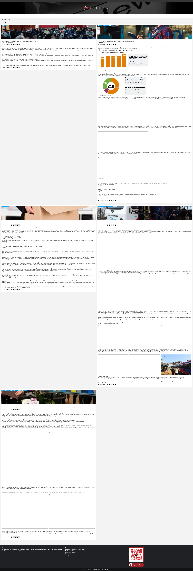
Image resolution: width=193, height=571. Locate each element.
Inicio (10, 1)
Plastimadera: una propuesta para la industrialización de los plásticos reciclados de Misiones (21, 406)
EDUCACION (38, 1)
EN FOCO (110, 25)
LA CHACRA (23, 1)
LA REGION (104, 206)
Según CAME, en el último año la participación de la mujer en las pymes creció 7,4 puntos (116, 41)
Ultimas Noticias (110, 206)
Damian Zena (101, 42)
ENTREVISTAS (19, 390)
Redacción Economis (6, 42)
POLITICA (18, 1)
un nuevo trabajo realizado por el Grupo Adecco (49, 231)
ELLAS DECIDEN (105, 25)
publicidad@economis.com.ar (71, 553)
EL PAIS (3, 206)
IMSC (108, 569)
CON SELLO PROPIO (5, 390)
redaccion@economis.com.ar (71, 552)
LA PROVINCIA (24, 390)
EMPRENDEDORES (12, 390)
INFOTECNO (33, 1)
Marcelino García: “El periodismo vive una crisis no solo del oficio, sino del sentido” (19, 41)
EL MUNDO (28, 1)
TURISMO (43, 1)
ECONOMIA (14, 1)
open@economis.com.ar (70, 555)
